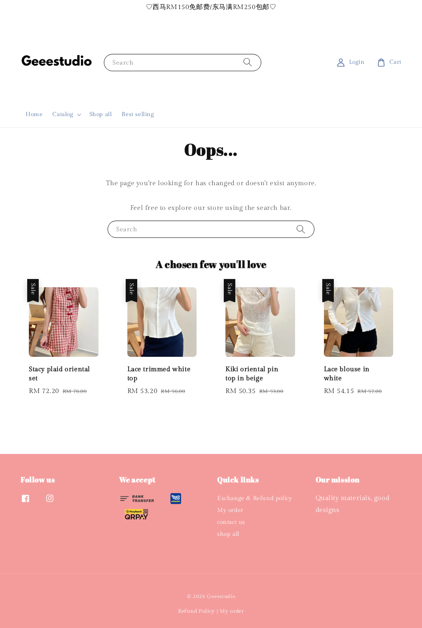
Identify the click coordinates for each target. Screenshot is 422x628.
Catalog (62, 114)
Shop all (100, 114)
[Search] (247, 62)
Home (34, 114)
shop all (228, 534)
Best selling (138, 114)
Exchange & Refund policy (254, 498)
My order (230, 510)
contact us (231, 522)
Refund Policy (196, 611)
